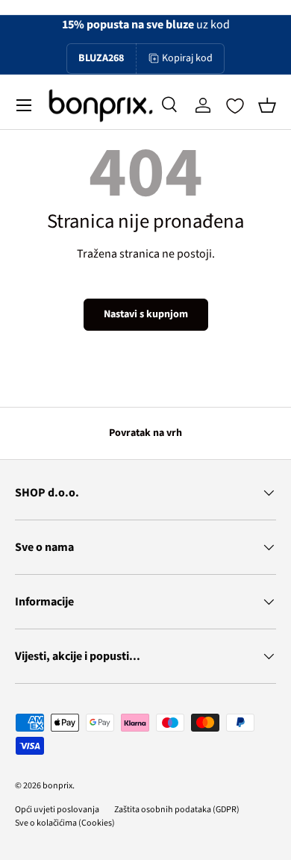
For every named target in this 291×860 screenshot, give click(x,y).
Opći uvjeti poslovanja (57, 809)
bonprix (57, 785)
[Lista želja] (235, 106)
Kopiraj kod (187, 58)
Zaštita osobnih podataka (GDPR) (177, 809)
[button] (267, 105)
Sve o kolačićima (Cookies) (65, 823)
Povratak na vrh (145, 433)
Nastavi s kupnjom (146, 314)
